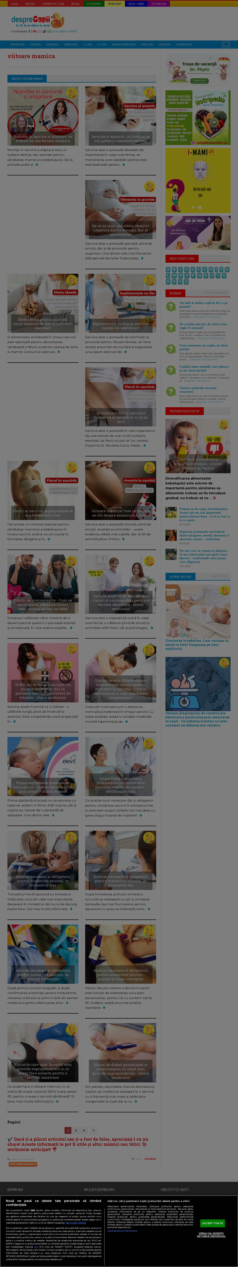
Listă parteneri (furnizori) (122, 1231)
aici (36, 1246)
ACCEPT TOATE (212, 1223)
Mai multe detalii (76, 1223)
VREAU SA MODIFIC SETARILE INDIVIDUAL (211, 1235)
